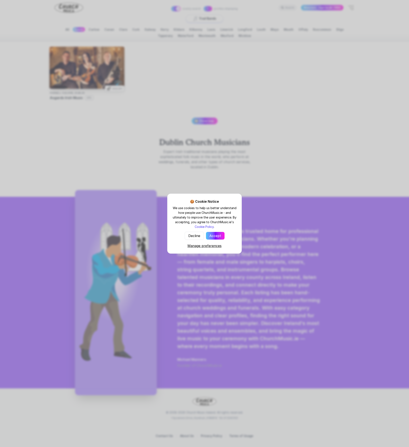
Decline (194, 236)
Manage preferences (204, 246)
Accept (215, 236)
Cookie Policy (204, 227)
